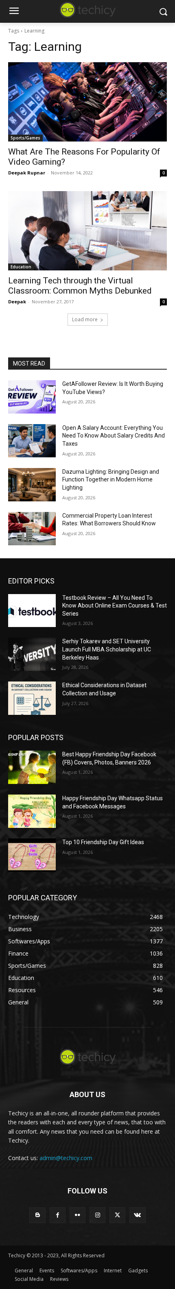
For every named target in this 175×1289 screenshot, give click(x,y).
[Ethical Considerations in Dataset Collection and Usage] (32, 698)
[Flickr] (77, 1215)
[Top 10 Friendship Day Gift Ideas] (32, 855)
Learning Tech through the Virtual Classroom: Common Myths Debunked (80, 286)
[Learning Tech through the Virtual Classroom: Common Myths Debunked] (87, 230)
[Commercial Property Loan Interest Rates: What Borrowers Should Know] (32, 528)
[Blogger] (37, 1215)
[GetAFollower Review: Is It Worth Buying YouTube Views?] (32, 397)
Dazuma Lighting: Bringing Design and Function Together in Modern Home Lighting (110, 479)
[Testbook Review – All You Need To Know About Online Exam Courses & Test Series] (32, 610)
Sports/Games (25, 138)
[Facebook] (58, 1215)
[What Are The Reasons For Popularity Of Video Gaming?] (87, 102)
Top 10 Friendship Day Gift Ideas (103, 842)
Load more (85, 319)
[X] (117, 1215)
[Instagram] (97, 1215)
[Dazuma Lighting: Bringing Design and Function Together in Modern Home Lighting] (32, 484)
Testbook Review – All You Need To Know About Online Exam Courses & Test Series (114, 605)
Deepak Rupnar (26, 173)
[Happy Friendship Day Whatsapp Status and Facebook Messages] (32, 811)
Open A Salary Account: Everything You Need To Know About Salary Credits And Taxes (113, 436)
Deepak (17, 301)
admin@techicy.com (65, 1158)
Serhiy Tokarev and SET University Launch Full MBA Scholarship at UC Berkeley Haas (106, 649)
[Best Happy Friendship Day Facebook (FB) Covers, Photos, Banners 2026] (32, 767)
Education (21, 267)
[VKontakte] (137, 1215)
